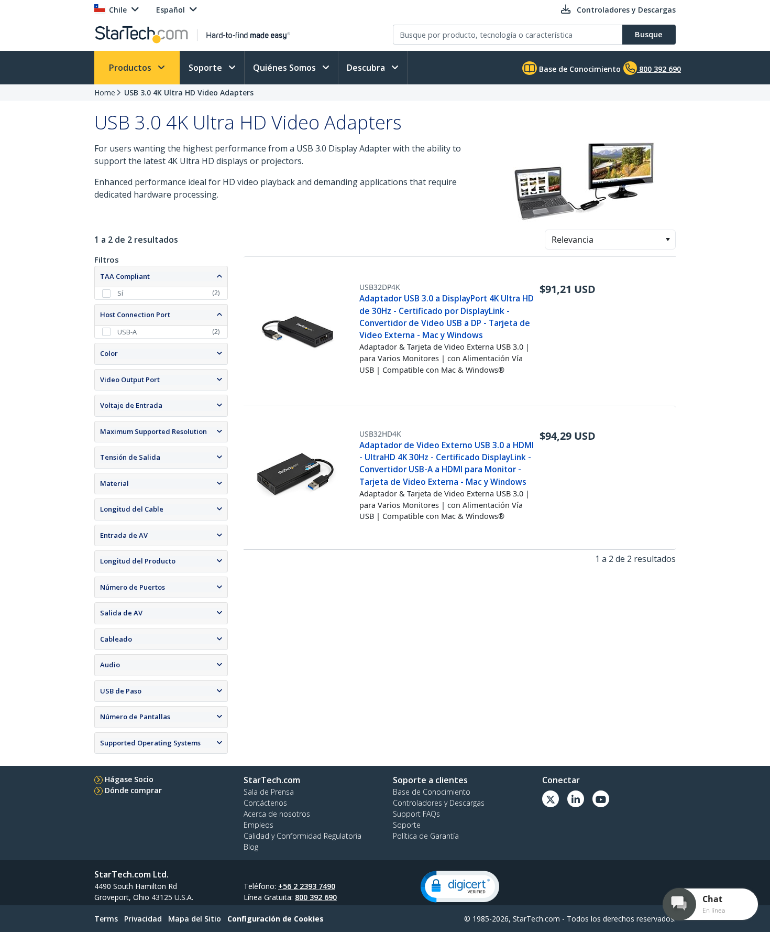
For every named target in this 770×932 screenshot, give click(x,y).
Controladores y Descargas (439, 803)
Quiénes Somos (285, 67)
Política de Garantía (426, 836)
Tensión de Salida (130, 457)
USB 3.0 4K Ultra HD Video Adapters (189, 92)
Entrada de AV (124, 535)
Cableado (116, 639)
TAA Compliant (125, 276)
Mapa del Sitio (194, 919)
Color (109, 353)
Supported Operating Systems (150, 742)
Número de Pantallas (135, 716)
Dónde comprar (133, 790)
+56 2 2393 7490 (306, 886)
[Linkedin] (575, 798)
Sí (120, 293)
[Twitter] (550, 798)
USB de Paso (120, 691)
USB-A (127, 332)
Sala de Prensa (269, 792)
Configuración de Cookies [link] (275, 919)
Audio (110, 664)
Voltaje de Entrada (131, 405)
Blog (251, 847)
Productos (131, 67)
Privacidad (143, 919)
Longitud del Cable (131, 509)
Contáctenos (265, 803)
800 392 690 (316, 897)
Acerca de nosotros (277, 814)
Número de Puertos (132, 587)
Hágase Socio (129, 779)
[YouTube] (600, 798)
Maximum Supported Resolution (153, 431)
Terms (106, 919)
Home (104, 92)
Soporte (206, 67)
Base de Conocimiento (579, 69)
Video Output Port (130, 379)
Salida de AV (121, 612)
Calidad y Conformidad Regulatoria (302, 836)
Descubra (367, 67)
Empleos (258, 825)
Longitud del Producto (137, 561)
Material (114, 483)
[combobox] (610, 240)
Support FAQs (416, 814)
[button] (667, 239)
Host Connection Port (135, 314)
